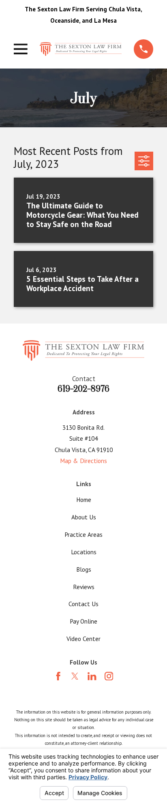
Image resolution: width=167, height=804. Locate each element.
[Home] (81, 49)
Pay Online (83, 621)
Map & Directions (83, 461)
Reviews (83, 587)
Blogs (83, 569)
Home (83, 499)
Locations (83, 552)
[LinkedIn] (92, 676)
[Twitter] (75, 676)
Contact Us (83, 604)
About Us (83, 517)
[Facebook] (58, 676)
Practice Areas (83, 534)
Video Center (83, 639)
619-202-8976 (83, 388)
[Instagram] (109, 676)
